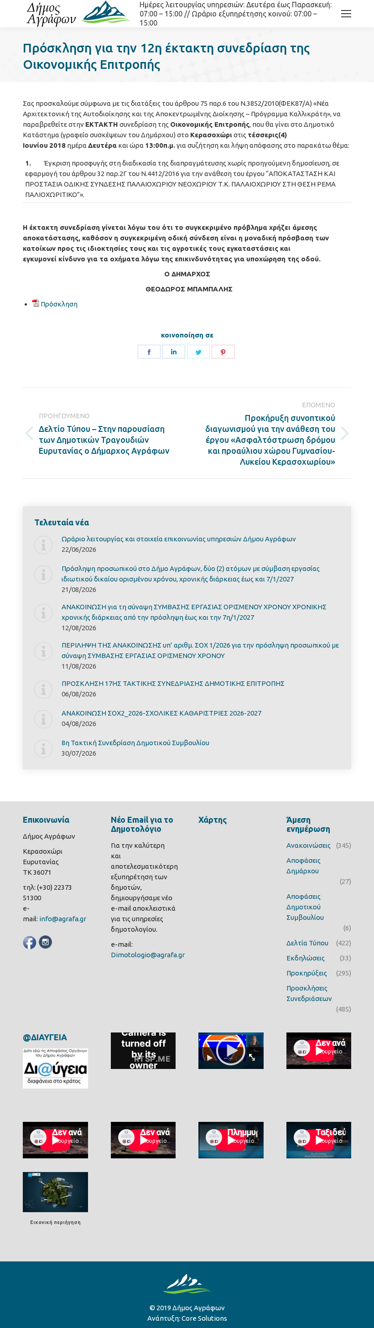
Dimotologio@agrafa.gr (148, 955)
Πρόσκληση (59, 304)
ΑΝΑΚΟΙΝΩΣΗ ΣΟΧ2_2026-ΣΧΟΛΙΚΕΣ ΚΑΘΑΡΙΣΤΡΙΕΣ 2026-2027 (161, 713)
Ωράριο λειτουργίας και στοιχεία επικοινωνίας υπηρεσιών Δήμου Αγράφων (179, 539)
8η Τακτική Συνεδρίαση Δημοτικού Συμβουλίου (135, 743)
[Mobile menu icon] (346, 14)
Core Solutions (204, 1318)
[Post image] (43, 545)
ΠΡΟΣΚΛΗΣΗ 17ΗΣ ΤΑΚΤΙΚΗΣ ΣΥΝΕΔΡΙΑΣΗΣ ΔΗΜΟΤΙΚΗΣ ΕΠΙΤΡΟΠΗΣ (173, 683)
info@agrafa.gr (62, 919)
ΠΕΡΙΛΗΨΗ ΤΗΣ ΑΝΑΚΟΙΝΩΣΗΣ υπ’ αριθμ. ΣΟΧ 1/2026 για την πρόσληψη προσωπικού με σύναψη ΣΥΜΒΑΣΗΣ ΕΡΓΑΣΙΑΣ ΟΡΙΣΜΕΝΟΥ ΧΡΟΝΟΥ (200, 650)
